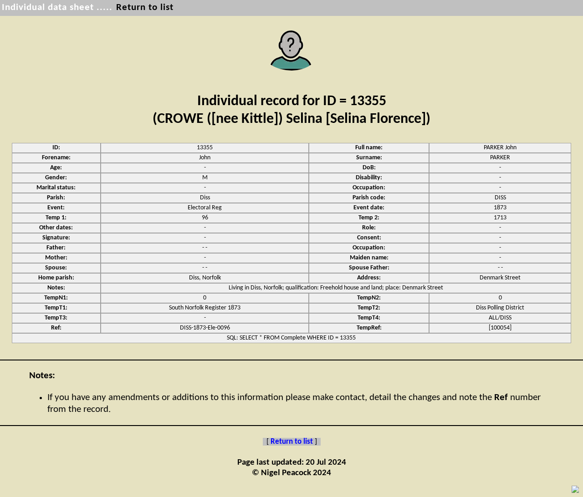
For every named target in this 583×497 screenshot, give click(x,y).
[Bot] (574, 488)
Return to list (145, 7)
